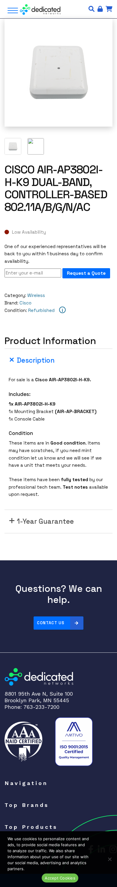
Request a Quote (86, 273)
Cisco (26, 303)
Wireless (36, 295)
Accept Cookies (60, 878)
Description (36, 360)
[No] (109, 859)
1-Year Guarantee (45, 521)
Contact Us (50, 622)
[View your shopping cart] (109, 9)
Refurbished (41, 310)
